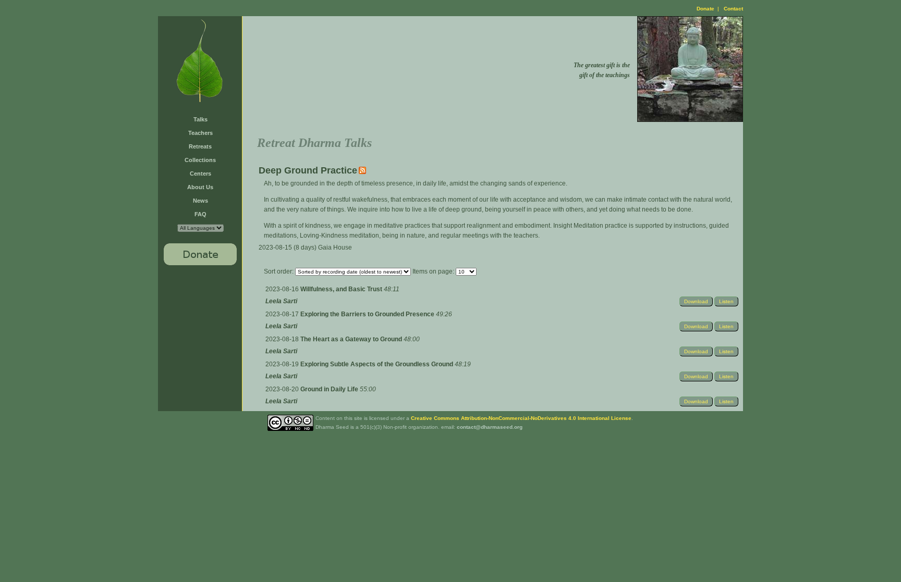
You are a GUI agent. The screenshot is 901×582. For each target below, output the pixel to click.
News (200, 200)
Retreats (200, 146)
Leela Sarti (281, 301)
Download (696, 301)
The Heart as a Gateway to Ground (352, 339)
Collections (200, 160)
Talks (200, 119)
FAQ (200, 214)
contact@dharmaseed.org (489, 427)
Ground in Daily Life (330, 389)
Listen (726, 301)
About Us (200, 187)
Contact (733, 8)
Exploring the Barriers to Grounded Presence (368, 314)
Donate (705, 8)
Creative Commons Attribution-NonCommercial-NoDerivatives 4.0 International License (521, 418)
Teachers (200, 133)
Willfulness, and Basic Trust (342, 289)
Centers (200, 173)
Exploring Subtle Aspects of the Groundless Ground (377, 364)
